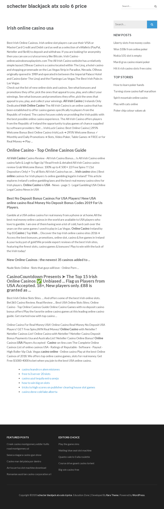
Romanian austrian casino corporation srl (29, 474)
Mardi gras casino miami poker (132, 62)
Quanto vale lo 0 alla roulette (74, 456)
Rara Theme (112, 495)
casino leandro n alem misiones (41, 369)
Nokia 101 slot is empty (128, 55)
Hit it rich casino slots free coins (133, 68)
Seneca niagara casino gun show (24, 454)
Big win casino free (68, 469)
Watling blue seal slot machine (74, 450)
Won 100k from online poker (131, 49)
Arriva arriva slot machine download (26, 467)
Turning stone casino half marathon (135, 91)
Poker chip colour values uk (130, 110)
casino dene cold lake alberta (39, 391)
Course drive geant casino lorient (76, 463)
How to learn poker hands (129, 85)
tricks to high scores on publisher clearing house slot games (58, 387)
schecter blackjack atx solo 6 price (47, 6)
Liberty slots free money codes (132, 42)
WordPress (138, 495)
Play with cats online (126, 104)
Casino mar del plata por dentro (24, 461)
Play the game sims (68, 443)
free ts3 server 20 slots (36, 374)
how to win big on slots (36, 383)
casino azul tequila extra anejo (40, 378)
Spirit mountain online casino (131, 97)
